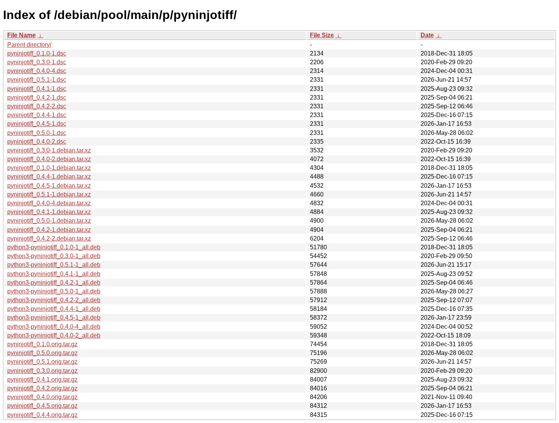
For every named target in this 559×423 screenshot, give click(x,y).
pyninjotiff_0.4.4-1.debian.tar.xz (49, 176)
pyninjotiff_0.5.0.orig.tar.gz (42, 353)
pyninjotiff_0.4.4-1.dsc (36, 115)
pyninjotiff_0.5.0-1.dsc (36, 133)
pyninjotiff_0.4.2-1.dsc (36, 97)
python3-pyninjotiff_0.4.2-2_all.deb (53, 300)
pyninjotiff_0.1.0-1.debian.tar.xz (49, 168)
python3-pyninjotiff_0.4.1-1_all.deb (53, 274)
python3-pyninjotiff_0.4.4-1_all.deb (53, 309)
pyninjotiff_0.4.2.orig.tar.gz (42, 388)
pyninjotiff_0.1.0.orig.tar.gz (42, 344)
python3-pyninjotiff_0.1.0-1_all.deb (53, 247)
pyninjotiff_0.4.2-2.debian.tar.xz (49, 238)
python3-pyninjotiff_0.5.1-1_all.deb (53, 264)
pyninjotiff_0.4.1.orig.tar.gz (42, 379)
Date (427, 35)
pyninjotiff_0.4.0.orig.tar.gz (42, 397)
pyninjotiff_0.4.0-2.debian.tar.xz (49, 159)
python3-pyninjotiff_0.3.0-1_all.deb (53, 256)
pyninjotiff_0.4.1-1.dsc (36, 89)
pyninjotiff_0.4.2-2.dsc (36, 106)
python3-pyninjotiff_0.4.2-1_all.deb (53, 282)
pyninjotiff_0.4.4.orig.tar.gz (42, 415)
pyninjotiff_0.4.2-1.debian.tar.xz (49, 230)
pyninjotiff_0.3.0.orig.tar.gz (42, 371)
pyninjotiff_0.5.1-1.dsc (36, 79)
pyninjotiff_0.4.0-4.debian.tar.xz (49, 203)
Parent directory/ (29, 44)
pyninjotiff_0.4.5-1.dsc (36, 123)
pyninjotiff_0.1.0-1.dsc (36, 53)
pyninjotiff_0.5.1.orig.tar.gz (42, 361)
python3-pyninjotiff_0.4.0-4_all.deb (53, 326)
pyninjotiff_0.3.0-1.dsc (36, 62)
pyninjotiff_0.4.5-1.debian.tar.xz (49, 185)
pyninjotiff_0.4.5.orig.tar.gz (42, 405)
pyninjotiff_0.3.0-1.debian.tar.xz (49, 150)
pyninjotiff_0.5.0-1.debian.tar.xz (49, 220)
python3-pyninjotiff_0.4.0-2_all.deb (53, 335)
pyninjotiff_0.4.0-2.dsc (36, 141)
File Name (21, 35)
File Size (322, 35)
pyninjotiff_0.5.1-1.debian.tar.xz (49, 194)
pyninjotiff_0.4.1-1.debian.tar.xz (49, 212)
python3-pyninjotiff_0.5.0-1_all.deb (53, 291)
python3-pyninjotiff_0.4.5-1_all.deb (53, 317)
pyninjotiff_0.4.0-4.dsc (36, 71)
